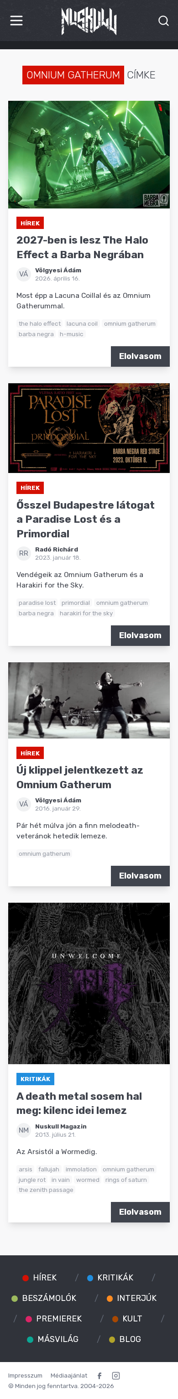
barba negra (36, 334)
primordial (76, 602)
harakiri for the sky (86, 613)
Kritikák (35, 1078)
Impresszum (25, 1375)
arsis (25, 1169)
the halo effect (40, 323)
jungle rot (32, 1179)
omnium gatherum (130, 323)
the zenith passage (46, 1189)
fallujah (48, 1169)
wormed (87, 1179)
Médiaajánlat (69, 1375)
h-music (72, 334)
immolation (81, 1169)
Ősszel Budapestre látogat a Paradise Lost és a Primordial (85, 519)
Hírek (30, 223)
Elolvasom (140, 356)
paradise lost (37, 602)
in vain (61, 1179)
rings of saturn (126, 1179)
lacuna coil (82, 323)
